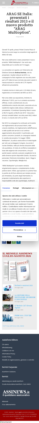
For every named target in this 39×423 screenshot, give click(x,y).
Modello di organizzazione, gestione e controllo (18, 360)
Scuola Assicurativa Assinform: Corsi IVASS (16, 384)
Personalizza (18, 230)
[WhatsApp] (14, 242)
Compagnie (11, 8)
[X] (9, 242)
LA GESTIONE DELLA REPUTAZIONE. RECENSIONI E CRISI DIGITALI (25, 297)
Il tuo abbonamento (8, 404)
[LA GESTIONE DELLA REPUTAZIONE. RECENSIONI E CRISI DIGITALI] (8, 297)
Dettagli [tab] (16, 188)
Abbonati (5, 401)
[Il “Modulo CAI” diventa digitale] (8, 308)
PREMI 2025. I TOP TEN (23, 315)
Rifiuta (19, 236)
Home (4, 8)
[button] (3, 3)
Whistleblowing (7, 347)
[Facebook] (4, 242)
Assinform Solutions (9, 372)
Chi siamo (5, 344)
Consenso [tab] (6, 188)
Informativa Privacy (8, 354)
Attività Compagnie (22, 8)
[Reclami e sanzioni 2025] (8, 287)
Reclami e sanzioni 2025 (24, 285)
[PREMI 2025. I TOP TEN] (8, 317)
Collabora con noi (8, 351)
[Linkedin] (18, 242)
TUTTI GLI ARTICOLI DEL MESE (13, 326)
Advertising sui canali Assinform (12, 381)
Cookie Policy (6, 357)
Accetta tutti (19, 223)
